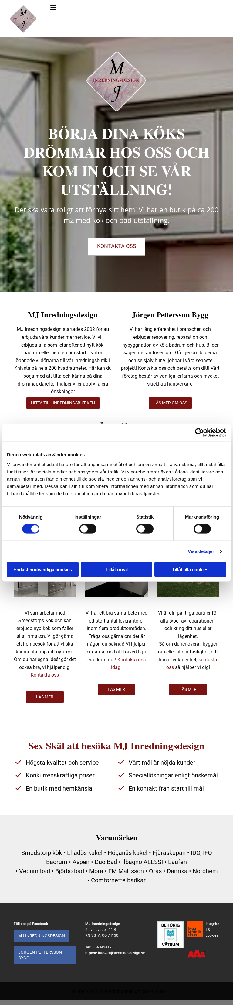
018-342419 (102, 947)
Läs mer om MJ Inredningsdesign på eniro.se (117, 991)
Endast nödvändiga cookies (42, 569)
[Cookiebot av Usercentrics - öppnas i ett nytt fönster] (199, 432)
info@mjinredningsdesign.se (121, 953)
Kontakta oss (45, 675)
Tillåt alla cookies (190, 569)
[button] (116, 247)
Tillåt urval (117, 569)
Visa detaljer (201, 551)
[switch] (87, 529)
